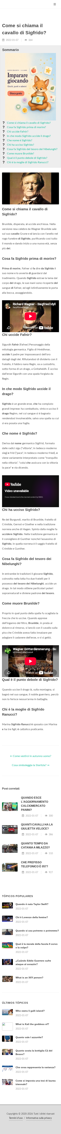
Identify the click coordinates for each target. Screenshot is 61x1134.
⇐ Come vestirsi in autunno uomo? (30, 756)
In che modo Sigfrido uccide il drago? (29, 136)
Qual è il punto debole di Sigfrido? (27, 158)
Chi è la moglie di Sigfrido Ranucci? (27, 162)
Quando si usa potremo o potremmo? (37, 930)
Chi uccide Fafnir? (17, 131)
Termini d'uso (16, 1118)
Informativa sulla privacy (39, 1118)
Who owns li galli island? (30, 1010)
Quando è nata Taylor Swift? (32, 904)
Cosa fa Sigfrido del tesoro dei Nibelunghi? (32, 149)
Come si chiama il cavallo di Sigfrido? (29, 123)
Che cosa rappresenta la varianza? (36, 1067)
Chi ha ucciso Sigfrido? (20, 144)
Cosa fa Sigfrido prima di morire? (26, 127)
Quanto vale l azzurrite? (29, 1037)
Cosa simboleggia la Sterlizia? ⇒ (30, 765)
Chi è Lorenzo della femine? (32, 917)
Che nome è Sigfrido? (19, 140)
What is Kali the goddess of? (32, 1024)
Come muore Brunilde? (20, 153)
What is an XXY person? (29, 977)
